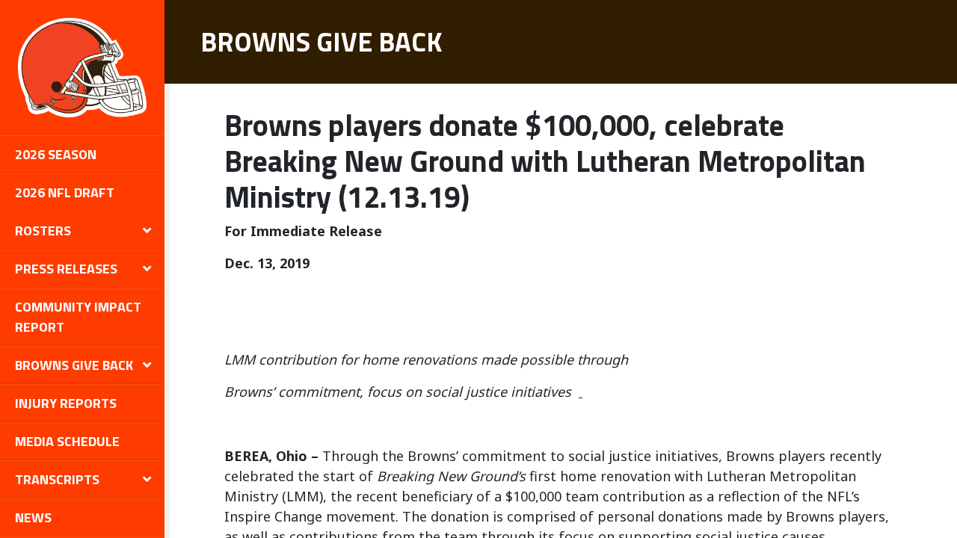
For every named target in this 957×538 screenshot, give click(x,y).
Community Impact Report (78, 317)
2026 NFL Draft (64, 192)
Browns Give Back (74, 365)
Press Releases (66, 269)
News (33, 517)
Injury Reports (66, 403)
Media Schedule (67, 441)
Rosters (43, 230)
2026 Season (55, 154)
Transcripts (57, 479)
